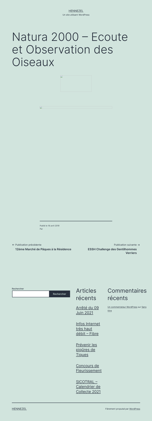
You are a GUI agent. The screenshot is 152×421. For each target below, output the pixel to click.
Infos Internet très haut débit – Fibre (88, 328)
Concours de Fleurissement (89, 368)
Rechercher (18, 288)
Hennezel (76, 11)
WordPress (134, 409)
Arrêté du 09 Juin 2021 (87, 310)
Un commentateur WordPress (122, 307)
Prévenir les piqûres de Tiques (86, 349)
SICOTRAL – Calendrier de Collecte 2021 (88, 386)
